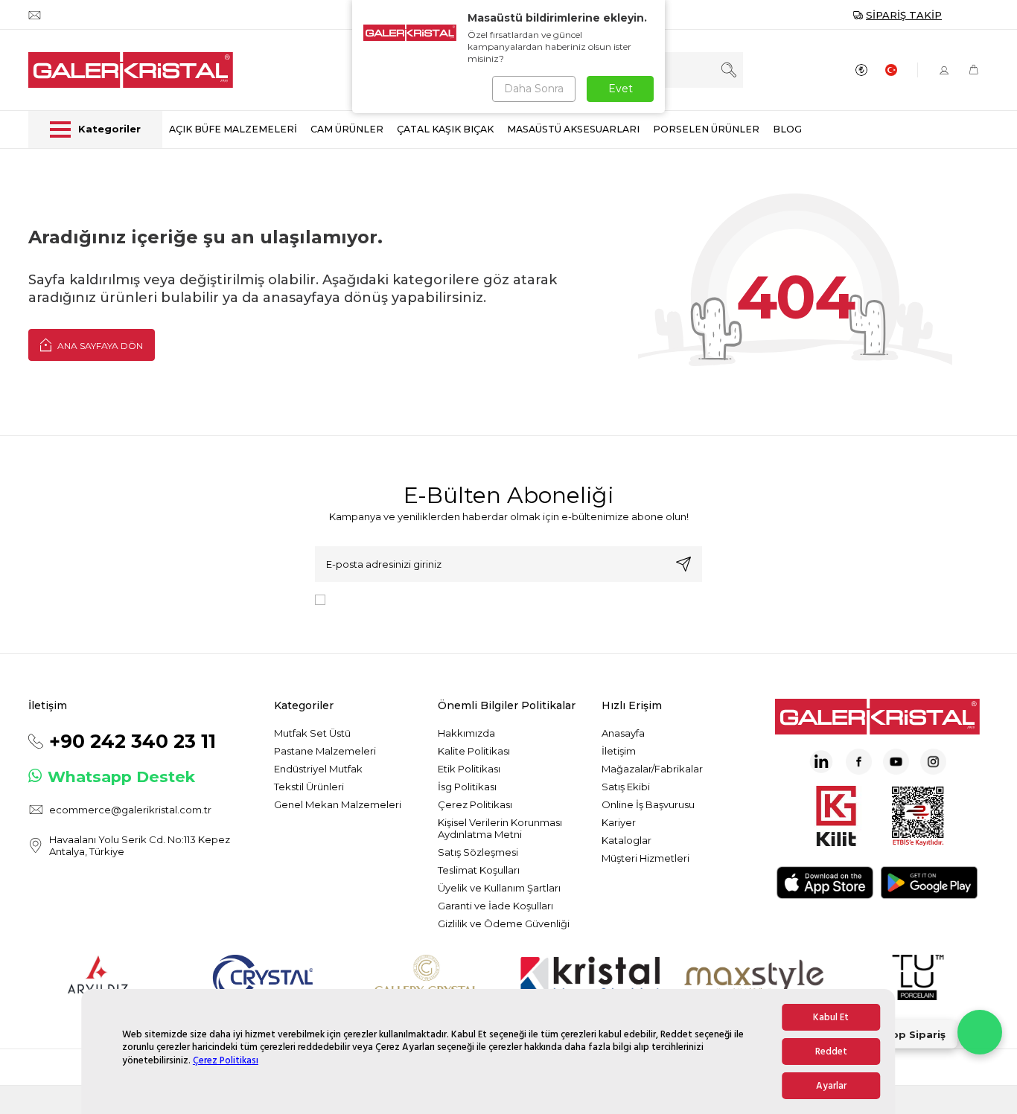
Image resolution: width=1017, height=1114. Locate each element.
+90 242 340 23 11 (132, 741)
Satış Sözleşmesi (478, 852)
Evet (620, 88)
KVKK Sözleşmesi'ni (383, 599)
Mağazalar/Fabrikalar (652, 769)
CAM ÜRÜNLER (346, 129)
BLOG (787, 129)
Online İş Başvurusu (648, 804)
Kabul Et (831, 1017)
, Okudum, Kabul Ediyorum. (454, 599)
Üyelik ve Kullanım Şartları (499, 888)
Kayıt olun (683, 564)
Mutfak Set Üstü (312, 733)
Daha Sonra (534, 88)
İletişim (619, 751)
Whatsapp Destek (121, 776)
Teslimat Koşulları (479, 870)
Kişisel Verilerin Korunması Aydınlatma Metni (500, 828)
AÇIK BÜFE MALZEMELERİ (233, 129)
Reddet (831, 1051)
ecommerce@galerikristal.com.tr (130, 810)
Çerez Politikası (225, 1060)
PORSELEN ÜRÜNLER (706, 129)
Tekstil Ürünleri (309, 787)
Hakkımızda (466, 733)
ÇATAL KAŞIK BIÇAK (445, 129)
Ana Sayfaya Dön (99, 345)
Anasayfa (623, 733)
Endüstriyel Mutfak (318, 769)
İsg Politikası (467, 787)
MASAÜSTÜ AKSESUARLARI (573, 129)
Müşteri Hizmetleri (645, 858)
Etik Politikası (469, 769)
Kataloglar (626, 840)
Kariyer (619, 822)
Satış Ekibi (626, 787)
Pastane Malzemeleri (325, 751)
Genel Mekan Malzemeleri (337, 804)
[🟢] (979, 1032)
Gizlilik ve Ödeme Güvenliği (504, 923)
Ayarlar (831, 1086)
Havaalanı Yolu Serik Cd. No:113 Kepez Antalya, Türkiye (139, 845)
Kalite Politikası (474, 751)
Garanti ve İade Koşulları (495, 906)
